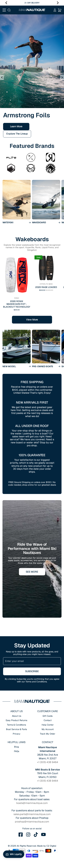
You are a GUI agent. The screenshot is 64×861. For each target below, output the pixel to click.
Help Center (48, 699)
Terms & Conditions (16, 699)
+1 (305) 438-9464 (39, 3)
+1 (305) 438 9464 (47, 736)
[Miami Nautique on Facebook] (20, 808)
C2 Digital (51, 820)
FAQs (16, 725)
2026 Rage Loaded (46, 261)
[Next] (58, 3)
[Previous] (6, 3)
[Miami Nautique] (32, 10)
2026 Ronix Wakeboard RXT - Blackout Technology (16, 278)
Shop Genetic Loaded (18, 107)
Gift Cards (48, 690)
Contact (48, 694)
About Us (16, 690)
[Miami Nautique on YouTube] (43, 808)
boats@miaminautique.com (32, 777)
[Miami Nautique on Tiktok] (36, 808)
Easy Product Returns (16, 694)
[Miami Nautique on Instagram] (28, 808)
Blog (16, 721)
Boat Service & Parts (16, 703)
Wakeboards (32, 213)
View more (32, 293)
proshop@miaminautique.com (32, 795)
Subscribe (32, 645)
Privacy (16, 708)
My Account (48, 703)
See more (32, 545)
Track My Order (47, 708)
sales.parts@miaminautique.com (32, 788)
